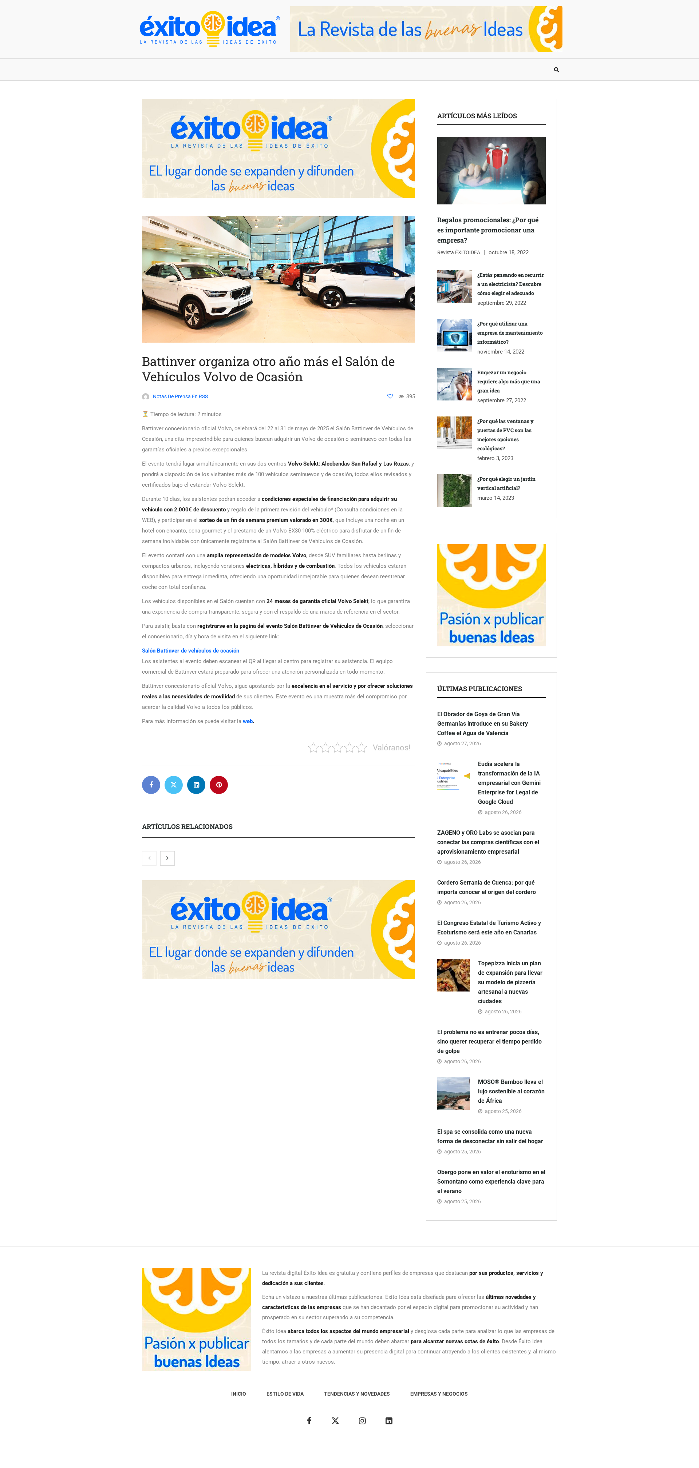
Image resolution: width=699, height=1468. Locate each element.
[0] (390, 396)
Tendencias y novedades (258, 69)
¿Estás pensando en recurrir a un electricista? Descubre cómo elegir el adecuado (510, 283)
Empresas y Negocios (336, 69)
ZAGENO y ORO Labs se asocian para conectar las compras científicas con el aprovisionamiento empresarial (488, 842)
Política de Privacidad (378, 1457)
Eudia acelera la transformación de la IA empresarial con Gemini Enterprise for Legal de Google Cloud (509, 783)
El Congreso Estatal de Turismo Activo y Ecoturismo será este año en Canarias (489, 928)
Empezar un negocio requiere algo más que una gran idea (508, 381)
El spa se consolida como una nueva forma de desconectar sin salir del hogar (490, 1136)
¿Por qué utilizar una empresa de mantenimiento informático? (510, 332)
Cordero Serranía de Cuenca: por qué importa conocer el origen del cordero (486, 887)
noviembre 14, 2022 (500, 351)
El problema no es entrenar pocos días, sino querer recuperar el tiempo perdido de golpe (489, 1041)
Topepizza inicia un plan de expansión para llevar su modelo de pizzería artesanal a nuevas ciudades (510, 982)
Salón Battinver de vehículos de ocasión (190, 650)
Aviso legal (334, 1457)
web (248, 721)
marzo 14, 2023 (495, 498)
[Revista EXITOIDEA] (209, 29)
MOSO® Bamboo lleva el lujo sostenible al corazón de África (511, 1091)
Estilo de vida (191, 69)
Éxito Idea (305, 1457)
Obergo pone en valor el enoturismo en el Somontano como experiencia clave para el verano (491, 1181)
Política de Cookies (431, 1457)
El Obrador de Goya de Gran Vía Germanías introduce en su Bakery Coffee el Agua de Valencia (482, 724)
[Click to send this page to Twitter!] (174, 785)
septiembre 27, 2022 (501, 400)
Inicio (151, 69)
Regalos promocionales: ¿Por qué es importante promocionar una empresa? (487, 229)
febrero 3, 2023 (495, 458)
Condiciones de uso (482, 1457)
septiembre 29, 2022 (501, 303)
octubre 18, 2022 (509, 252)
